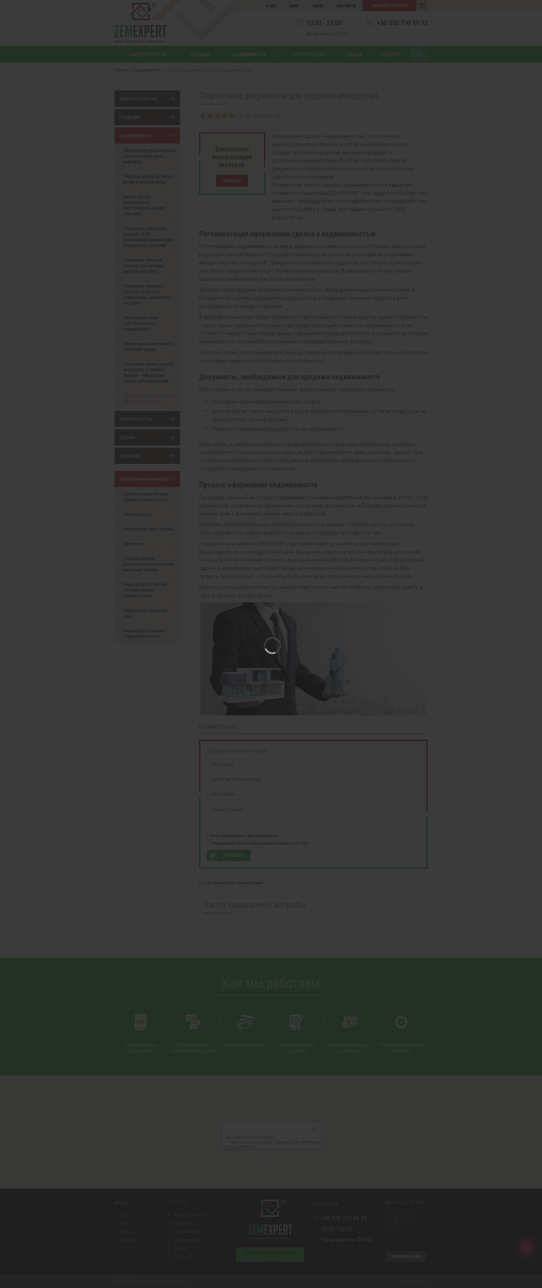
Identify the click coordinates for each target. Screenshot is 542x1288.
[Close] (271, 598)
